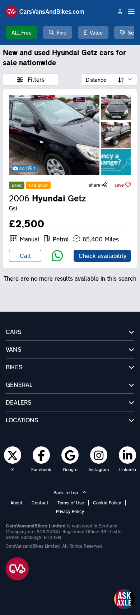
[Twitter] (12, 455)
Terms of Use (70, 502)
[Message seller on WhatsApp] (57, 255)
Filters (35, 79)
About (16, 502)
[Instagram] (98, 455)
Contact (40, 502)
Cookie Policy (107, 502)
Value (96, 32)
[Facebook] (41, 455)
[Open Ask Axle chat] (124, 599)
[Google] (70, 455)
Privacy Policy (70, 511)
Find (61, 32)
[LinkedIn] (127, 455)
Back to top (66, 492)
